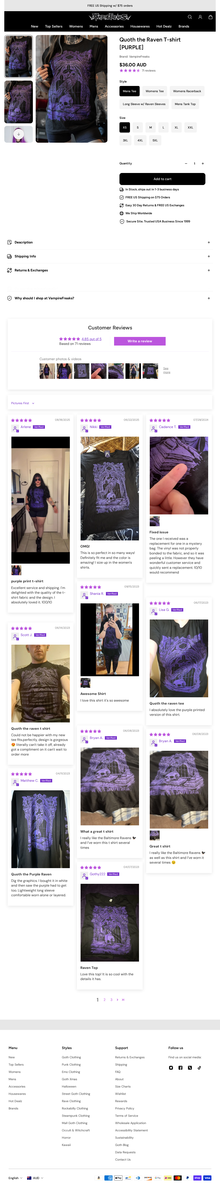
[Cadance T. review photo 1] (179, 475)
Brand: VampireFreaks (134, 56)
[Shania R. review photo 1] (109, 639)
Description (24, 242)
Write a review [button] (140, 341)
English (13, 1178)
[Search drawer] (190, 17)
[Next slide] (19, 134)
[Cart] (210, 17)
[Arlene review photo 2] (16, 570)
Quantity (125, 163)
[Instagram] (171, 1067)
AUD (36, 1178)
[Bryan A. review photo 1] (109, 786)
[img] (21, 420)
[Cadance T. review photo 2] (155, 521)
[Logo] (110, 17)
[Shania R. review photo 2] (85, 683)
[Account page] (200, 17)
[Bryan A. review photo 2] (155, 835)
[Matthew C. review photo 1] (40, 829)
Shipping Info (25, 256)
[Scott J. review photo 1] (40, 683)
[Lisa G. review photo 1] (179, 658)
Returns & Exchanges (31, 270)
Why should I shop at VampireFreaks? (44, 298)
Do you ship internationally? (36, 288)
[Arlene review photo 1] (40, 500)
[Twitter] (190, 1067)
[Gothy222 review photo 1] (109, 923)
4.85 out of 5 (92, 339)
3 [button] (111, 999)
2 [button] (104, 999)
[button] (117, 999)
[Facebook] (180, 1067)
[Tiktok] (199, 1067)
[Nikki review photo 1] (109, 488)
